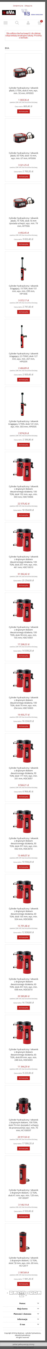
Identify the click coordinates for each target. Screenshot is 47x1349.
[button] (5, 23)
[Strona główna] (23, 12)
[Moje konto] (28, 23)
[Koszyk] (39, 22)
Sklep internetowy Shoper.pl (23, 1347)
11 (22, 1295)
